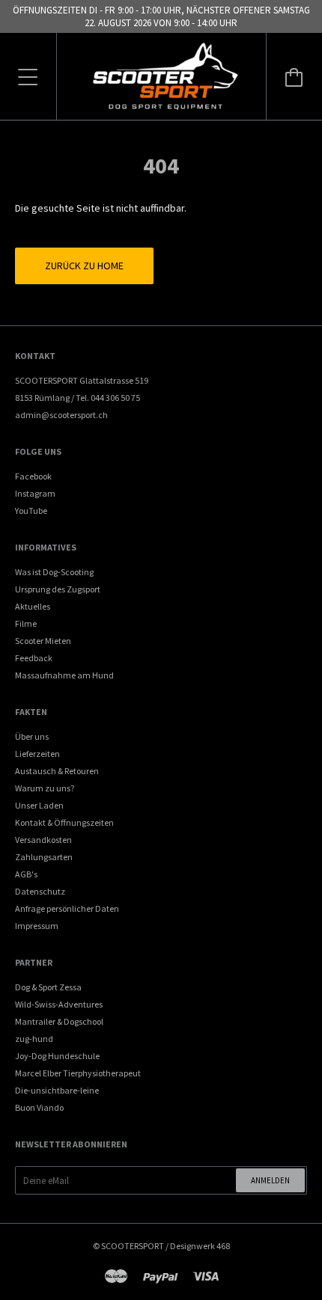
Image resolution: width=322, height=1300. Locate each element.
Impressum (36, 925)
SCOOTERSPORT (132, 1245)
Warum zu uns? (44, 788)
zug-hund (34, 1038)
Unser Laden (39, 805)
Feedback (33, 657)
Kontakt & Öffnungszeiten (64, 822)
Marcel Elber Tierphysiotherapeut (78, 1073)
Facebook (33, 476)
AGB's (26, 874)
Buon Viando (39, 1107)
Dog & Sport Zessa (48, 987)
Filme (26, 623)
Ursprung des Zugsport (57, 589)
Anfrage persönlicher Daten (67, 908)
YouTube (31, 510)
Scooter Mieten (43, 640)
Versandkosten (43, 839)
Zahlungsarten (44, 856)
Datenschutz (40, 891)
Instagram (35, 493)
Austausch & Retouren (57, 770)
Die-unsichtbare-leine (57, 1090)
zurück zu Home (84, 265)
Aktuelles (32, 606)
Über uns (32, 736)
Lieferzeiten (37, 753)
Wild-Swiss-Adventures (59, 1004)
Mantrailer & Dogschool (59, 1021)
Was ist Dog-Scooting (54, 571)
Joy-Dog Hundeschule (57, 1055)
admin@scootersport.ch (61, 414)
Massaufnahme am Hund (64, 675)
